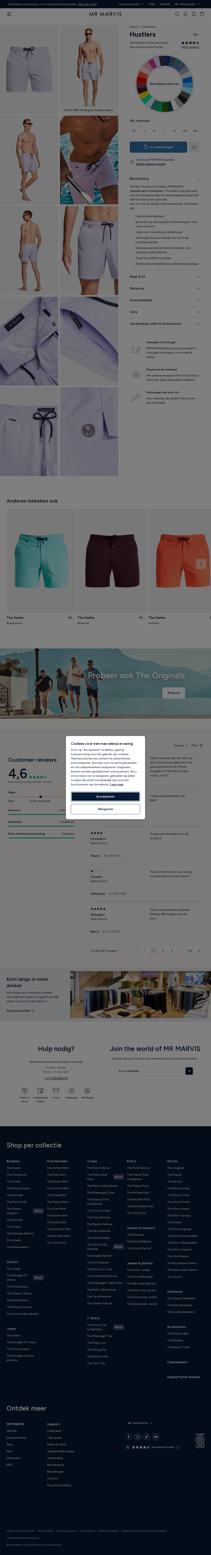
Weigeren (105, 809)
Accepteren (105, 796)
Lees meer (117, 784)
